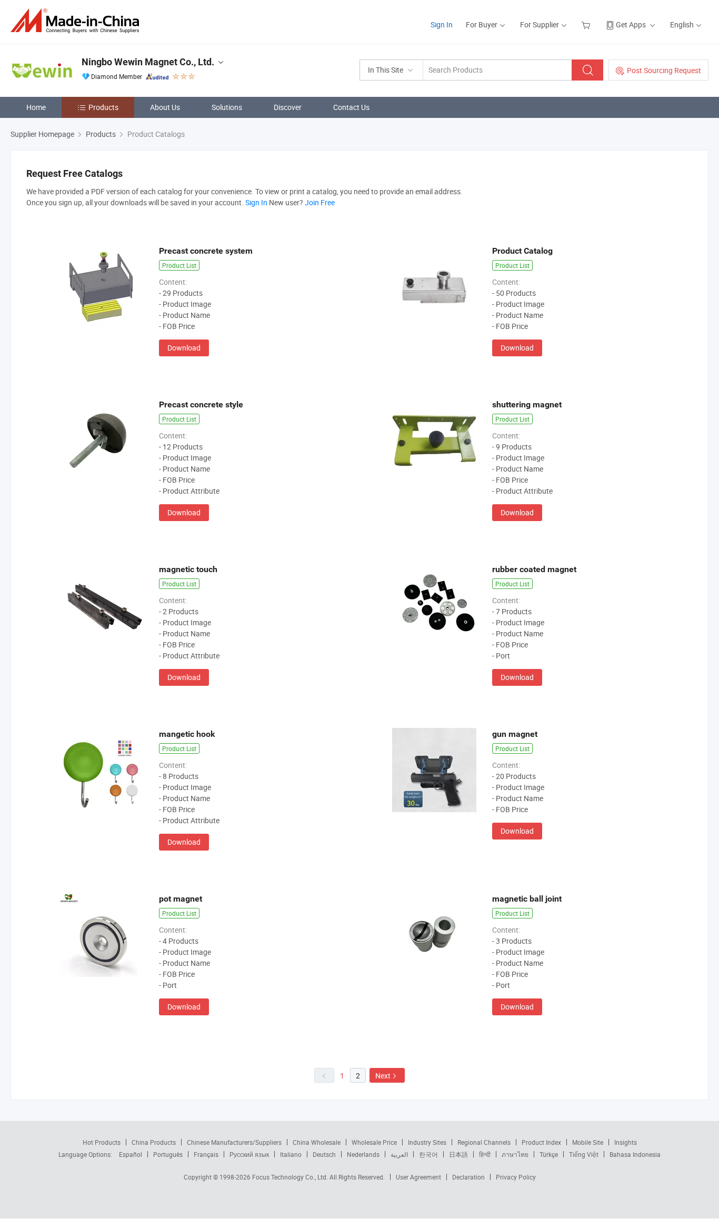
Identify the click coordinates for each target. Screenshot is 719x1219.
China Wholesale (317, 1142)
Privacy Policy (516, 1177)
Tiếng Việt (583, 1154)
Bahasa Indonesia (635, 1154)
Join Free (320, 202)
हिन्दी (485, 1154)
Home (36, 107)
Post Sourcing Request (664, 70)
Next (383, 1076)
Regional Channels (484, 1142)
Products (103, 107)
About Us (165, 107)
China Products (154, 1142)
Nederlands (363, 1154)
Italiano (291, 1154)
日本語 (458, 1154)
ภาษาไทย (515, 1154)
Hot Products (102, 1142)
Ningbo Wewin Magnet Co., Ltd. (148, 61)
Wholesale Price (374, 1142)
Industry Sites (427, 1142)
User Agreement (418, 1177)
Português (168, 1154)
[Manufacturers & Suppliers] (78, 20)
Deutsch (324, 1154)
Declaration (468, 1177)
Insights (625, 1142)
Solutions (227, 107)
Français (206, 1154)
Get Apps (630, 24)
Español (130, 1154)
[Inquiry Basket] (587, 24)
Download (184, 348)
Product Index (541, 1142)
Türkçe (549, 1154)
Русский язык (249, 1154)
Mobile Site (587, 1142)
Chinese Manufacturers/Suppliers (234, 1142)
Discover (288, 107)
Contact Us (351, 107)
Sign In (442, 24)
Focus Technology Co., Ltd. (290, 1177)
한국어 (428, 1154)
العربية (399, 1154)
